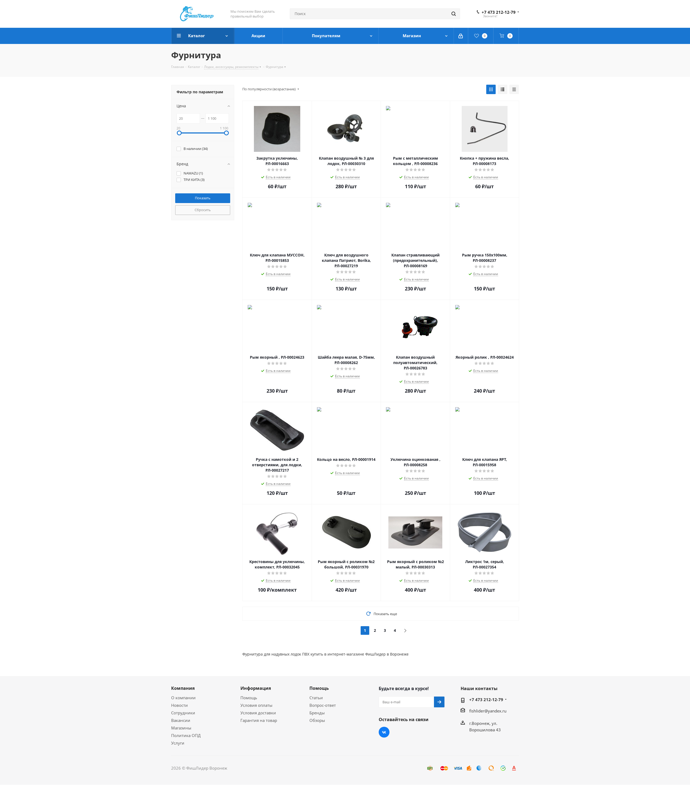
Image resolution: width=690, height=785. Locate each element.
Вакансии (180, 720)
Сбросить (203, 209)
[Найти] (453, 13)
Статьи (316, 697)
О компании (183, 697)
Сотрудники (183, 712)
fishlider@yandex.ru (487, 711)
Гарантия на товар (258, 720)
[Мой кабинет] (461, 36)
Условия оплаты (256, 705)
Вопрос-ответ (322, 705)
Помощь (248, 697)
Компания (183, 688)
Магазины (181, 728)
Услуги (177, 743)
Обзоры (317, 720)
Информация (255, 688)
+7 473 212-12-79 (499, 12)
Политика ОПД (186, 735)
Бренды (317, 712)
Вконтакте (384, 732)
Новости (179, 705)
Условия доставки (258, 712)
